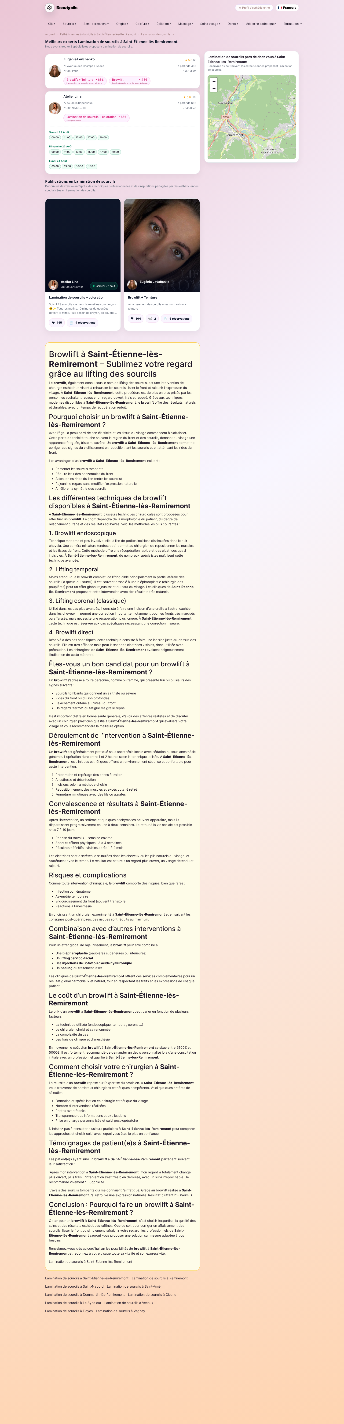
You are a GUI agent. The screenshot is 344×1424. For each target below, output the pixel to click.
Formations (292, 24)
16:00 (79, 166)
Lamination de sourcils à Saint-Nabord (74, 1286)
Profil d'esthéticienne (256, 7)
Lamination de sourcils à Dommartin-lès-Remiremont (85, 1294)
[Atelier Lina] (53, 285)
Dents (232, 24)
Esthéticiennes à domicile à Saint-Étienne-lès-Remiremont (98, 34)
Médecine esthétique (259, 24)
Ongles (121, 24)
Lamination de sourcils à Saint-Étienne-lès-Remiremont (90, 1261)
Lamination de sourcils (155, 34)
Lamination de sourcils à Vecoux (128, 1303)
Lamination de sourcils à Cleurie (152, 1294)
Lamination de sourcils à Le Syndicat (73, 1303)
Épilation (163, 24)
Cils (50, 24)
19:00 (103, 137)
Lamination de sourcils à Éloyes (69, 1311)
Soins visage (209, 24)
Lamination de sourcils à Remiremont (160, 1278)
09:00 (55, 137)
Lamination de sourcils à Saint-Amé (134, 1286)
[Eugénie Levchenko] (132, 285)
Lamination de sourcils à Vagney (120, 1311)
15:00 (79, 137)
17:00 (91, 137)
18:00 (91, 166)
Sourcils (68, 24)
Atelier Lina (69, 282)
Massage (184, 24)
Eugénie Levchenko (154, 282)
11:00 (67, 137)
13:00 (79, 151)
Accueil (50, 34)
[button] (83, 245)
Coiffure (141, 24)
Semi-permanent (95, 24)
